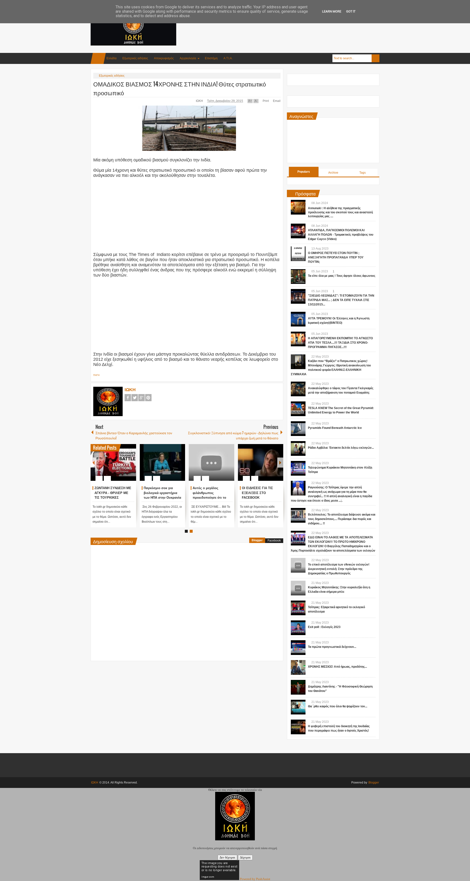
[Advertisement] (290, 24)
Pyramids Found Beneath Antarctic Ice (335, 428)
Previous (93, 463)
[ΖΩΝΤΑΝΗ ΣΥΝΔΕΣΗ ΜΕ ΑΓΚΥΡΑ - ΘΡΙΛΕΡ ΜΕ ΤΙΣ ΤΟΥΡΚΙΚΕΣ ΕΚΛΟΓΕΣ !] (141, 462)
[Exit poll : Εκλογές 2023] (298, 627)
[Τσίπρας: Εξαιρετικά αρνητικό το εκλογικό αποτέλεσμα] (298, 608)
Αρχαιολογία (188, 58)
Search (375, 58)
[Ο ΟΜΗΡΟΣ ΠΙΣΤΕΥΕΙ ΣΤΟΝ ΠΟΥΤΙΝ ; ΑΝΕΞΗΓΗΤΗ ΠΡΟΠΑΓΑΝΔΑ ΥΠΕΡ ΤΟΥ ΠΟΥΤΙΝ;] (298, 253)
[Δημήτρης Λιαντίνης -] (298, 687)
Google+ (141, 397)
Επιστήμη (211, 58)
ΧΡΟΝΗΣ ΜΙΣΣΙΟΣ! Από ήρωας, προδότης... (337, 666)
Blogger (257, 540)
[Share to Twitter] (103, 467)
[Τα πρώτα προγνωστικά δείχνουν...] (298, 647)
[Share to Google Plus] (109, 467)
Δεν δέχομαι (227, 857)
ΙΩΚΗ (200, 101)
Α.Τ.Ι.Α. (228, 58)
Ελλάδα (111, 58)
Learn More (331, 11)
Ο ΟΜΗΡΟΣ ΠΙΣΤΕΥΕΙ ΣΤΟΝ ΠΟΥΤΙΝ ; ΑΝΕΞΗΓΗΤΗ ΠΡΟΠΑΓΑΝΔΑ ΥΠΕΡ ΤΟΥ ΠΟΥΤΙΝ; (336, 257)
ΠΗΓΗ (96, 375)
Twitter (134, 397)
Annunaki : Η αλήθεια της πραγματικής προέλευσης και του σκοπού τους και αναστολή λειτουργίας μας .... (340, 212)
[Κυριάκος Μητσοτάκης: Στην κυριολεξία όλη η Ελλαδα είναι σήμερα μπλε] (298, 588)
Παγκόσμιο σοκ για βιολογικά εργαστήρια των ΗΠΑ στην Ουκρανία (190, 493)
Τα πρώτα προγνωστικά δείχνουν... (332, 647)
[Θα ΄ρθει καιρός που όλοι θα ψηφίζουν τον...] (298, 707)
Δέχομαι (245, 857)
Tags (362, 172)
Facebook (128, 397)
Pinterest (148, 397)
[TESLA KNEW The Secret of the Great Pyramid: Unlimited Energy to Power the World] (298, 408)
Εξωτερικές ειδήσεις (135, 58)
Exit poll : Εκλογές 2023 (324, 627)
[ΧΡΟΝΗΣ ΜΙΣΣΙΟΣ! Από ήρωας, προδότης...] (298, 667)
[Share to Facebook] (145, 467)
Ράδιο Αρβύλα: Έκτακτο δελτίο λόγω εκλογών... (341, 447)
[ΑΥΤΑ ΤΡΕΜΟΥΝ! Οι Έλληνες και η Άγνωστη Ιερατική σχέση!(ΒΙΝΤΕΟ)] (298, 319)
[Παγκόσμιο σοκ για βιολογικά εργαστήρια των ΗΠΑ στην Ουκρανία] (190, 462)
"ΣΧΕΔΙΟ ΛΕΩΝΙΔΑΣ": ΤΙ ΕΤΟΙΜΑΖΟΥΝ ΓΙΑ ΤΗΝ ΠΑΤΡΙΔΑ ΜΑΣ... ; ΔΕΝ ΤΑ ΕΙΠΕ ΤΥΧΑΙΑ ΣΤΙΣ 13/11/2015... (341, 300)
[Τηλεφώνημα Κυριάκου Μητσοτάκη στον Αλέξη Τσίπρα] (298, 468)
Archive (333, 172)
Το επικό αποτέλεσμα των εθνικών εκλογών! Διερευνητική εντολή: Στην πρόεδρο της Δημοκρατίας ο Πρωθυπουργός (338, 569)
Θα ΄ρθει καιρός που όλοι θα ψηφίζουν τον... (337, 706)
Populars (303, 171)
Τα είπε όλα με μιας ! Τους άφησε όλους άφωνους (341, 276)
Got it (350, 11)
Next (280, 463)
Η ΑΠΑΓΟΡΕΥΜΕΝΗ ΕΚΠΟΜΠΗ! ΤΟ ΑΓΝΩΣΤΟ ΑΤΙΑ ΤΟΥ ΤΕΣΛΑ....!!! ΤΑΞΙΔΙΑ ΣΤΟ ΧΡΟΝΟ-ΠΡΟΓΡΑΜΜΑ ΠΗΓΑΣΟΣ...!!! (340, 343)
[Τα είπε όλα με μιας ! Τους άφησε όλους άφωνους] (298, 276)
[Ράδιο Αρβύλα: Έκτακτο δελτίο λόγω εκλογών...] (298, 448)
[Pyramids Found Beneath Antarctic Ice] (298, 428)
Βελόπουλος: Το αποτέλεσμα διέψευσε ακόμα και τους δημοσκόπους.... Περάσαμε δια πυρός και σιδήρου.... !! (341, 519)
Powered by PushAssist (255, 879)
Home (98, 58)
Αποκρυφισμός (164, 58)
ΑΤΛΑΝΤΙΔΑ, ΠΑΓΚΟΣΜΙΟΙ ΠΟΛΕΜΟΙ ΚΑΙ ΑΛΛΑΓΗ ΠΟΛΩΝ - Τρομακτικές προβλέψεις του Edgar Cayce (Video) (340, 235)
